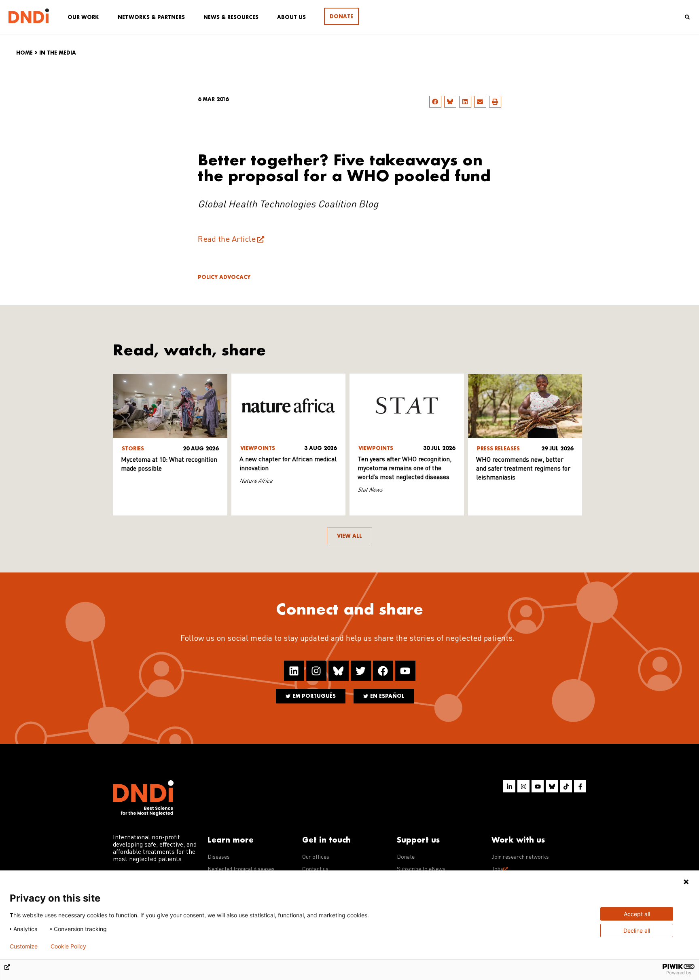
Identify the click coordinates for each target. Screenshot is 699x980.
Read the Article (227, 240)
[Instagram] (316, 671)
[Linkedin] (294, 671)
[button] (435, 102)
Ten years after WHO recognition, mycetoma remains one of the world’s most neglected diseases (404, 468)
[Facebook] (383, 671)
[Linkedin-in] (509, 786)
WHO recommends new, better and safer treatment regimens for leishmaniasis (523, 469)
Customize (24, 946)
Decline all (636, 930)
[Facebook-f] (580, 786)
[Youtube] (405, 671)
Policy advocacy (224, 277)
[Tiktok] (566, 786)
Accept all (637, 913)
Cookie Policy (68, 946)
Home (24, 53)
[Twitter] (361, 671)
